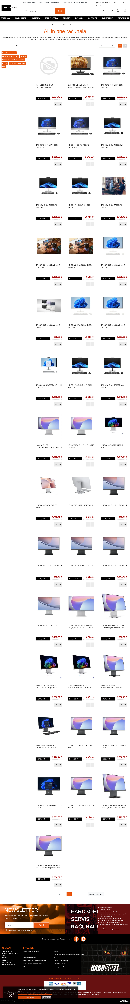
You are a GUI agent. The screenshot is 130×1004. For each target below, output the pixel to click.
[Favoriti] (56, 104)
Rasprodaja (55, 3)
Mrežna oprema (51, 18)
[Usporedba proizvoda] (60, 104)
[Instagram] (84, 939)
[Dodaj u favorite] (60, 59)
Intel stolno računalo (9, 53)
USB (3, 66)
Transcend (21, 63)
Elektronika (107, 18)
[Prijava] (118, 10)
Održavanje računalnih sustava (33, 964)
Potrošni (79, 18)
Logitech (23, 56)
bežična (4, 63)
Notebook (13, 63)
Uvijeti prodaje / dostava (31, 951)
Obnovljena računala (30, 967)
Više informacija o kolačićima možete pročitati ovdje (35, 994)
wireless (21, 60)
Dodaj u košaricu (45, 104)
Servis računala (80, 3)
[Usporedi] (60, 54)
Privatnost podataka (29, 957)
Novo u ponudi (43, 3)
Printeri (66, 18)
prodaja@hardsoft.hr (103, 2)
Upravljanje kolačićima (61, 967)
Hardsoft (85, 919)
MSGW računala (59, 964)
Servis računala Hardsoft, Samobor (34, 960)
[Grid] (120, 46)
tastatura (14, 60)
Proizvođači (67, 3)
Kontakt (98, 6)
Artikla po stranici (95, 894)
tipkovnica (5, 60)
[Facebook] (77, 939)
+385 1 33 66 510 (118, 2)
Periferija (35, 18)
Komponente (20, 18)
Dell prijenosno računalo (10, 56)
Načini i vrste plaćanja (61, 960)
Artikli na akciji (29, 3)
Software (92, 18)
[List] (125, 46)
